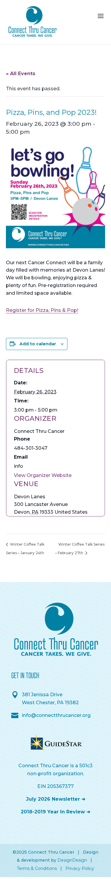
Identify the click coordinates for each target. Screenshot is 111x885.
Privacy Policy (79, 868)
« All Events (20, 73)
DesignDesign (72, 860)
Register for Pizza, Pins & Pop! (42, 310)
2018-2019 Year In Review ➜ (55, 812)
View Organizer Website (43, 475)
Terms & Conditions (37, 868)
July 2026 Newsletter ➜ (55, 799)
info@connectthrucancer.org (56, 715)
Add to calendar (38, 343)
